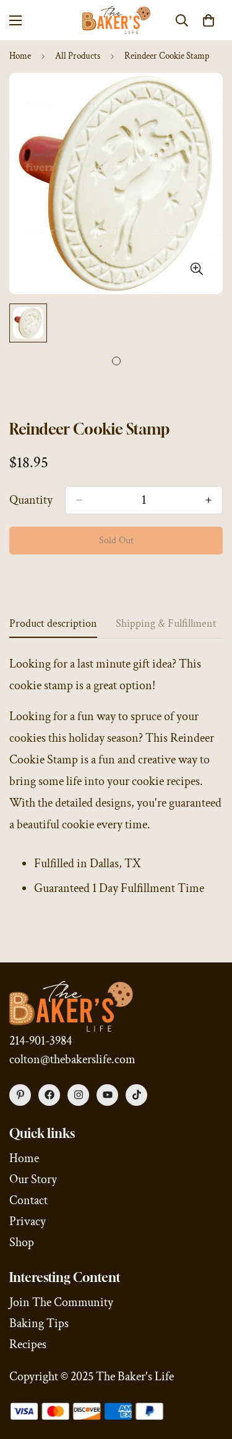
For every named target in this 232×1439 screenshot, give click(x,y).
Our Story (33, 1179)
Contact (28, 1200)
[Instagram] (78, 1095)
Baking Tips (39, 1323)
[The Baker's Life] (116, 20)
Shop (21, 1242)
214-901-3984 (40, 1041)
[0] (208, 20)
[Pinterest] (20, 1095)
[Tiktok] (136, 1095)
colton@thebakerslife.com (72, 1059)
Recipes (27, 1344)
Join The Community (61, 1302)
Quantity (31, 500)
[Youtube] (107, 1095)
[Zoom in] (196, 269)
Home (20, 56)
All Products (77, 56)
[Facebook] (49, 1095)
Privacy (27, 1221)
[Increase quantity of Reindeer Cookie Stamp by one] (208, 500)
